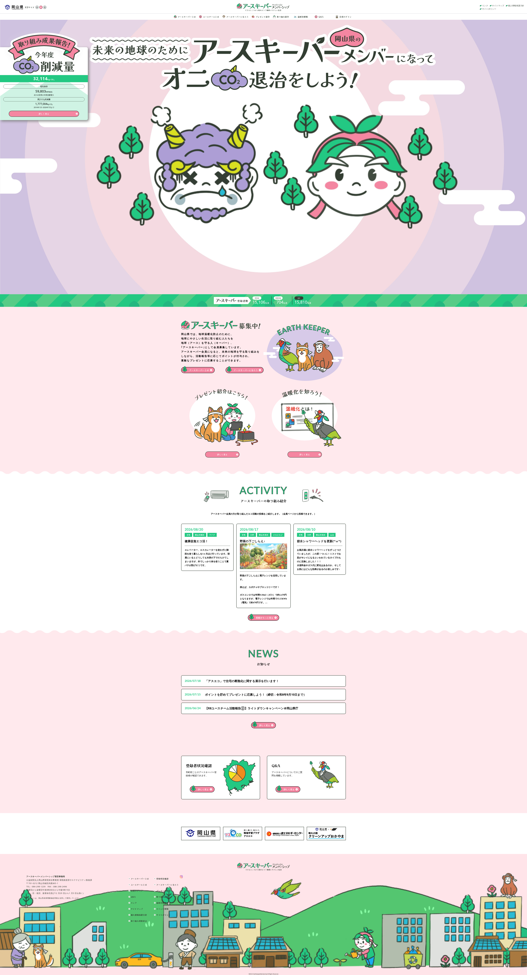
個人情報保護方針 (516, 5)
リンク (485, 5)
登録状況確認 (162, 878)
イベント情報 (162, 908)
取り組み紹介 (283, 16)
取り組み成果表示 (139, 921)
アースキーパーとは (187, 16)
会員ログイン (345, 16)
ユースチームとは (211, 16)
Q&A (321, 16)
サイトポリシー (489, 9)
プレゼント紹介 (263, 16)
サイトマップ (498, 5)
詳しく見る (264, 725)
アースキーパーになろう (237, 16)
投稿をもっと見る (264, 617)
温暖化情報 (303, 16)
